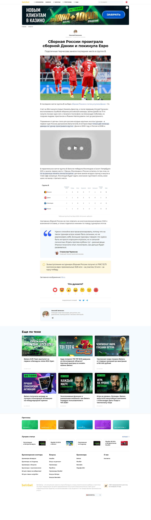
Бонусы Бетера (54, 474)
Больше (125, 436)
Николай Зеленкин (75, 35)
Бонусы (57, 2)
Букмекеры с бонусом (29, 465)
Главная (24, 26)
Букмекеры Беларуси (29, 458)
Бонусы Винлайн (54, 477)
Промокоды (53, 465)
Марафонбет (81, 468)
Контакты (107, 458)
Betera (79, 458)
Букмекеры (39, 2)
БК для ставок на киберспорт (31, 471)
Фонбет (79, 461)
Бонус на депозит (55, 461)
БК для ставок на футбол (30, 474)
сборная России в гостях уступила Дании (89, 104)
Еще (77, 2)
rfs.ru (63, 277)
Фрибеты (52, 468)
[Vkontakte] (80, 300)
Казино (48, 2)
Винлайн (79, 465)
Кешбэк (51, 458)
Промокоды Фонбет (55, 471)
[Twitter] (83, 300)
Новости (30, 26)
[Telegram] (87, 300)
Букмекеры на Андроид (30, 461)
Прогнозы (67, 2)
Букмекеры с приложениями (31, 468)
